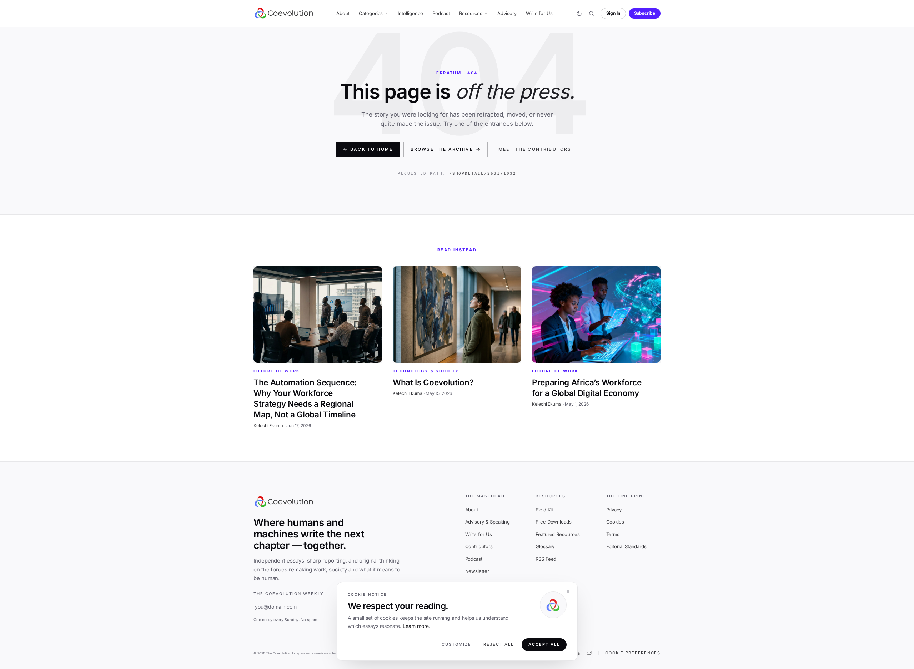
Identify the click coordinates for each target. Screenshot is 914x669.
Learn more (416, 626)
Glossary (545, 546)
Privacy (614, 509)
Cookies (615, 522)
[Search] (591, 13)
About (343, 13)
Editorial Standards (626, 546)
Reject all (498, 644)
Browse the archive (442, 149)
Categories (371, 13)
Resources (470, 13)
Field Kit (544, 509)
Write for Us (539, 13)
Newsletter (477, 571)
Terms (613, 534)
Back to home (371, 149)
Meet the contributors (534, 149)
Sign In (613, 13)
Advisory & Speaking (487, 522)
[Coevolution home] (284, 13)
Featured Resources (558, 534)
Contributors (479, 546)
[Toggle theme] (579, 13)
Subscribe (644, 13)
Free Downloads (554, 522)
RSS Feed (546, 559)
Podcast (441, 13)
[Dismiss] (568, 591)
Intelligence (410, 13)
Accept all (544, 644)
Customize (456, 644)
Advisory (506, 13)
